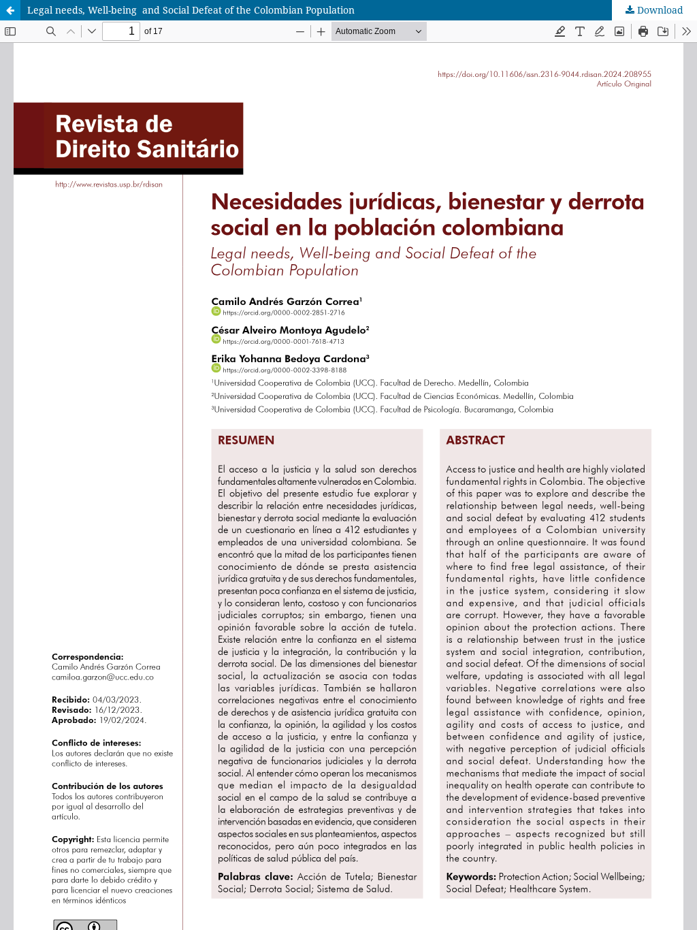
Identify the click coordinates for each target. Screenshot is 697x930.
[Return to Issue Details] (10, 10)
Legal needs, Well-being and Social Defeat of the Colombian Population (191, 9)
